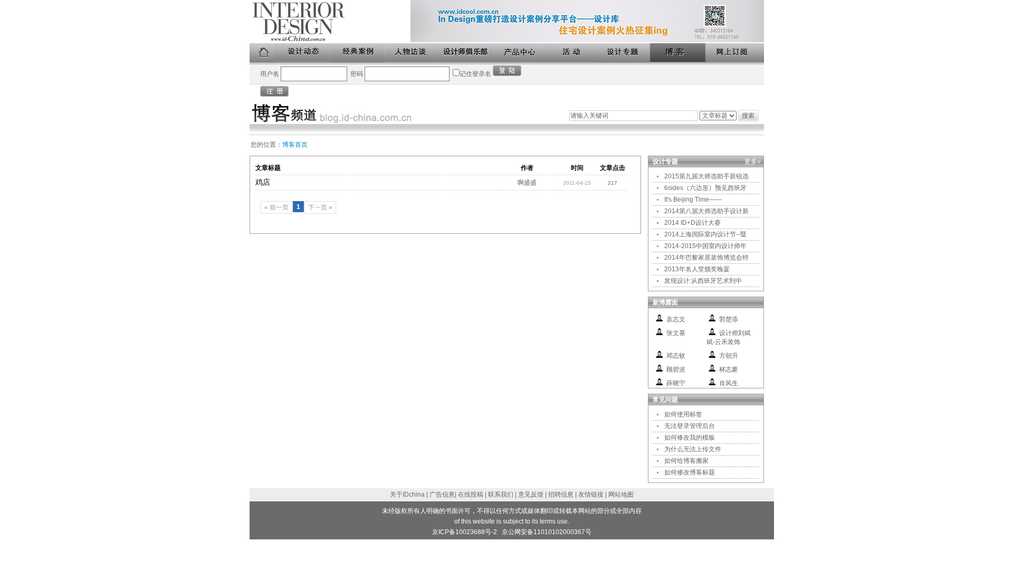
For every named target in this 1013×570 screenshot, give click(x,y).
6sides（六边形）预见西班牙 (705, 188)
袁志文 (675, 319)
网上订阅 (735, 53)
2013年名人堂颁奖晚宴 (697, 269)
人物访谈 (411, 53)
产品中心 (520, 53)
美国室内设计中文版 (330, 21)
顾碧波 (675, 369)
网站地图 (621, 494)
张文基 (675, 333)
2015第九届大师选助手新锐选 (706, 176)
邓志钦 (675, 355)
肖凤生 (728, 383)
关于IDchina (407, 494)
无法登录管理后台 (689, 426)
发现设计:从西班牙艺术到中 (703, 280)
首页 (263, 53)
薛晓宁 (675, 383)
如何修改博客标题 (689, 472)
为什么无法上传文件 (692, 449)
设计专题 (623, 53)
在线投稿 (470, 494)
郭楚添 (728, 319)
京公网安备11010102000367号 (546, 532)
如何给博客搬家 (686, 460)
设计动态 (303, 53)
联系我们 (500, 494)
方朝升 (728, 355)
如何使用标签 (683, 414)
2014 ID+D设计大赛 (692, 222)
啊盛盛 (527, 182)
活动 (571, 53)
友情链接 (591, 494)
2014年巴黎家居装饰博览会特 (706, 257)
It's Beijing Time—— (693, 199)
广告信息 (442, 494)
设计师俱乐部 (465, 53)
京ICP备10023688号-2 (464, 532)
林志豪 (728, 369)
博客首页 (295, 144)
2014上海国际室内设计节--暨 (705, 234)
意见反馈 (530, 494)
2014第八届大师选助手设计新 (706, 211)
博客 (678, 53)
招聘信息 (561, 494)
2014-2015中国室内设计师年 (705, 246)
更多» (752, 161)
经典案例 (357, 53)
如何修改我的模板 (689, 437)
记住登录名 (475, 74)
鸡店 (262, 182)
